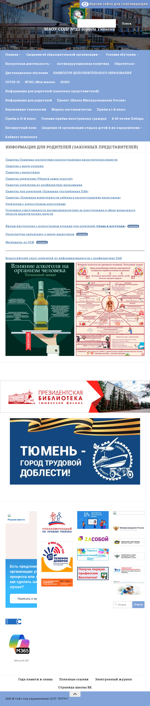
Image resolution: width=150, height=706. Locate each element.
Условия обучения (121, 54)
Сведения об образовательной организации (62, 54)
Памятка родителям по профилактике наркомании (43, 185)
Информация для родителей (28, 100)
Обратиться (124, 64)
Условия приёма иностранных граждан (74, 118)
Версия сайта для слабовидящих (118, 4)
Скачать (133, 226)
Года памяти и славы (35, 679)
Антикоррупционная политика (83, 64)
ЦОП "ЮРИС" (59, 698)
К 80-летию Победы (128, 118)
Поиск (73, 8)
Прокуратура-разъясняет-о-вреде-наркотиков (39, 234)
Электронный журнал (113, 679)
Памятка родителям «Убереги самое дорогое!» (39, 178)
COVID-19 (12, 82)
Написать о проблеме (32, 598)
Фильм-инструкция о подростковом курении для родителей (65, 226)
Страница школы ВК (75, 687)
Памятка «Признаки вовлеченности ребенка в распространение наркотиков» (63, 197)
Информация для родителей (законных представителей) (52, 91)
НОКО (65, 82)
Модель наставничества (71, 109)
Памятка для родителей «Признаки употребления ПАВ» (46, 191)
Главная (11, 54)
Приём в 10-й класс (20, 118)
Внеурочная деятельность (27, 64)
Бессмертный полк (20, 128)
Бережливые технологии (25, 109)
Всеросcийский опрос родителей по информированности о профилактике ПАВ (63, 258)
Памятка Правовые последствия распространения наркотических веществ (61, 159)
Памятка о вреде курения (24, 166)
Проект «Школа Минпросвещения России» (91, 100)
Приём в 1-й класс (111, 109)
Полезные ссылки (74, 679)
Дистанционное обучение (26, 73)
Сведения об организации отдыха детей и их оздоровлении (91, 128)
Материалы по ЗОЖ (19, 242)
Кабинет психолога (21, 137)
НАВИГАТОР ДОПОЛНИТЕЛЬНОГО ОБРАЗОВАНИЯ (92, 73)
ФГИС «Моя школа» (40, 82)
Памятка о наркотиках (22, 172)
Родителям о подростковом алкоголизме (35, 204)
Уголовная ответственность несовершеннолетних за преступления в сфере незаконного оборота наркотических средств (70, 212)
